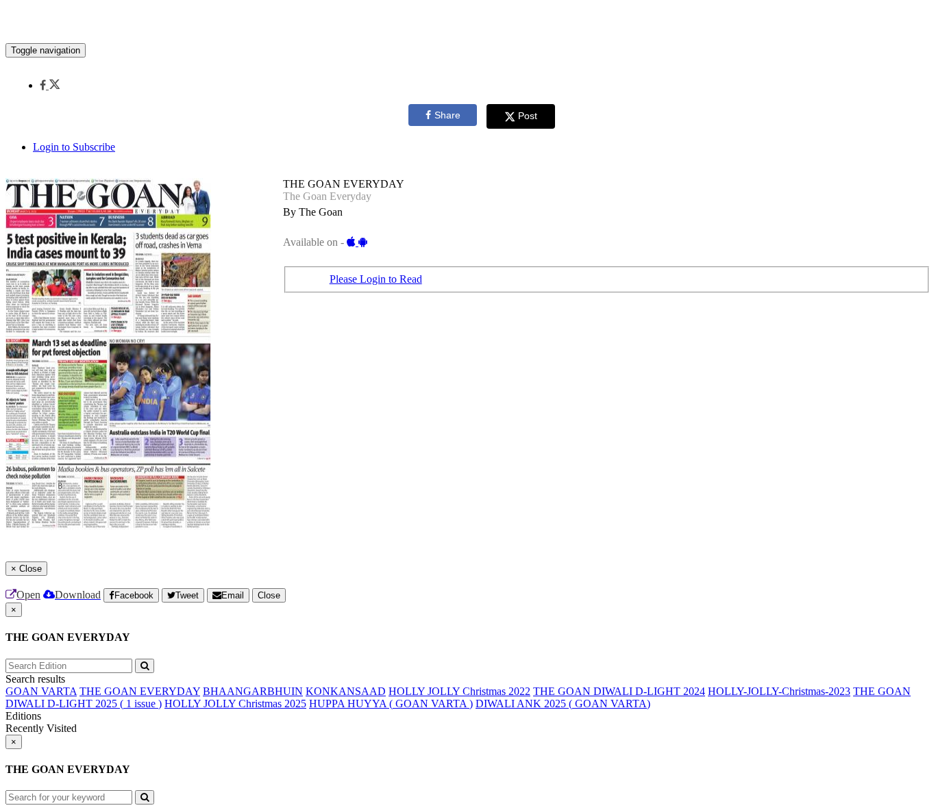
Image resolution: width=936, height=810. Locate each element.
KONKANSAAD (346, 691)
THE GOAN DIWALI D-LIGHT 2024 (619, 691)
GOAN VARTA (41, 691)
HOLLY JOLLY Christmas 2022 (459, 691)
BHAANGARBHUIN (253, 691)
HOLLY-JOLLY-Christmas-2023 (779, 691)
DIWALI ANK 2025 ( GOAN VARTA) (563, 703)
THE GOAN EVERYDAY (139, 691)
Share (447, 115)
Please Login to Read (376, 279)
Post (527, 115)
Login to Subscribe (74, 147)
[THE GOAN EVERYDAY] (468, 22)
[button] (50, 85)
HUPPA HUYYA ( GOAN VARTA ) (391, 703)
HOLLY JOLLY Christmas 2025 (235, 703)
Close (269, 595)
